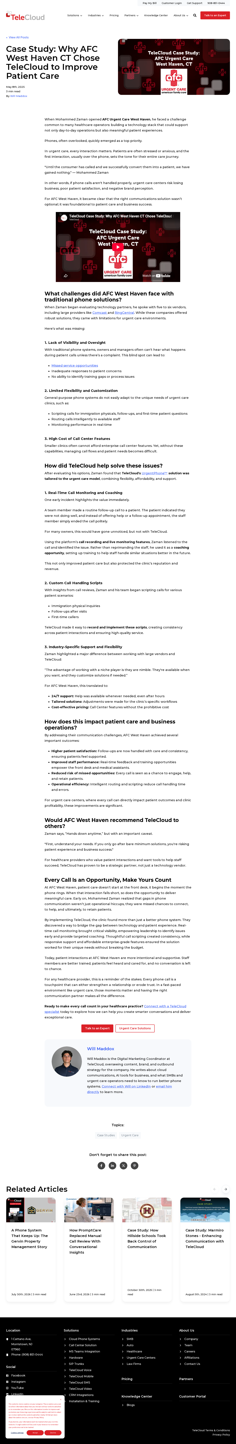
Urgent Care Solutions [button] (135, 1028)
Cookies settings (17, 1433)
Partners (129, 15)
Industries (94, 15)
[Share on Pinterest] (134, 1165)
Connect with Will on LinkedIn (126, 1086)
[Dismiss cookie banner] (61, 1399)
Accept (35, 1433)
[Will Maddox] (67, 1061)
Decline (53, 1433)
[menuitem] (149, 3)
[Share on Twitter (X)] (123, 1165)
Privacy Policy (221, 1434)
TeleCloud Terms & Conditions (211, 1430)
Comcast (100, 313)
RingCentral (124, 313)
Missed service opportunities (74, 366)
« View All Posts (17, 37)
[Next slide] (226, 1189)
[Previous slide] (215, 1189)
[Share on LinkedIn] (112, 1165)
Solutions (73, 15)
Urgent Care (130, 1135)
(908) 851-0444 (32, 1354)
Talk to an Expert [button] (215, 15)
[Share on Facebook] (101, 1165)
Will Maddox (18, 96)
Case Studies (106, 1135)
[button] (194, 15)
